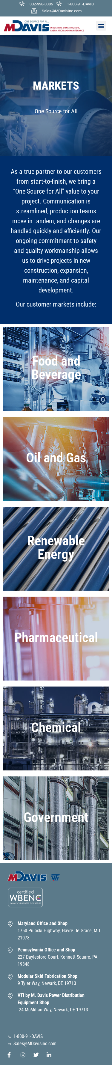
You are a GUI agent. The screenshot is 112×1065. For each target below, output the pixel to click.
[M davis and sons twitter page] (37, 1055)
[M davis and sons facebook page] (11, 1055)
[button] (101, 26)
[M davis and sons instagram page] (25, 1055)
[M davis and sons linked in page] (51, 1055)
